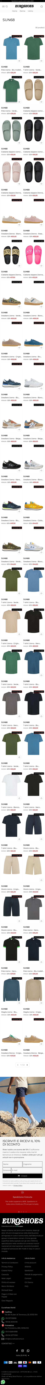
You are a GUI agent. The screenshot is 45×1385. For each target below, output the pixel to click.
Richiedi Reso (7, 1290)
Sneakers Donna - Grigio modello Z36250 (11, 1053)
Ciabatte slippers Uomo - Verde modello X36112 (11, 152)
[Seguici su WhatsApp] (28, 1350)
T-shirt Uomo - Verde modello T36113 (9, 766)
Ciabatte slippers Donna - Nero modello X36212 (33, 193)
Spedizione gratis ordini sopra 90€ (23, 1)
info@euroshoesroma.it (14, 1339)
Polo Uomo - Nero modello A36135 (30, 930)
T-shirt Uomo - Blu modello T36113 (30, 766)
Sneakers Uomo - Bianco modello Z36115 (33, 480)
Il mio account (30, 1263)
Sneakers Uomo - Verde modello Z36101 (10, 561)
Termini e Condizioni (10, 1263)
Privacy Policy (18, 1185)
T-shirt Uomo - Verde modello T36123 (31, 70)
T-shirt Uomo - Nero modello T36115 (31, 643)
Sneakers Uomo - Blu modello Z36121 (9, 398)
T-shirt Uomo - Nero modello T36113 (31, 807)
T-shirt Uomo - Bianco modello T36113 (10, 807)
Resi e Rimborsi (8, 1286)
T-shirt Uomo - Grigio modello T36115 (9, 643)
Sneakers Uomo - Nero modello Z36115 (10, 480)
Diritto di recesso (8, 1282)
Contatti (28, 1278)
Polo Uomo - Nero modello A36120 (8, 971)
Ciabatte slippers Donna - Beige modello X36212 (11, 193)
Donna (22, 11)
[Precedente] (0, 1)
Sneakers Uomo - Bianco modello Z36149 (33, 316)
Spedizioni (29, 1270)
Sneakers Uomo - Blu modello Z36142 (32, 357)
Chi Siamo (29, 1282)
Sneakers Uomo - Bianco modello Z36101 (33, 561)
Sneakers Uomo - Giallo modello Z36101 (32, 520)
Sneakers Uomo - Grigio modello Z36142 (11, 357)
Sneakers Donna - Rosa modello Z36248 (32, 234)
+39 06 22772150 (11, 1335)
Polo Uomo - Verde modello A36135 (9, 111)
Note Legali (6, 1278)
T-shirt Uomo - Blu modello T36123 (30, 602)
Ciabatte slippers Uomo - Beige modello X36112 (33, 111)
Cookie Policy (7, 1270)
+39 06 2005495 (11, 1322)
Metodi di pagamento (33, 1274)
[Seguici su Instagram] (22, 1350)
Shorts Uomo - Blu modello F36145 (30, 848)
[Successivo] (44, 1)
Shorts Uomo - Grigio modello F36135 (9, 889)
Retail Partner (17, 1376)
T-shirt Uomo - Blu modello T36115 (30, 684)
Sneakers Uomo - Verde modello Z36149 (10, 316)
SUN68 (4, 67)
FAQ (26, 1286)
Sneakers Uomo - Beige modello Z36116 (32, 439)
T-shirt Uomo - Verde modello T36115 (9, 684)
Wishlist (28, 1267)
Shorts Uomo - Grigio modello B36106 (31, 889)
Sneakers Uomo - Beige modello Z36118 (10, 439)
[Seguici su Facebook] (17, 1350)
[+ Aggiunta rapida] (19, 61)
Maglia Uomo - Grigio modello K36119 (32, 1012)
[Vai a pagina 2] (27, 1065)
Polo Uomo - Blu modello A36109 (11, 70)
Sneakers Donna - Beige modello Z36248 (33, 1053)
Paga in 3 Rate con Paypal (9, 1295)
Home (14, 11)
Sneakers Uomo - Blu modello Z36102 (9, 520)
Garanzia (5, 1274)
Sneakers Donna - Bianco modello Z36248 (11, 234)
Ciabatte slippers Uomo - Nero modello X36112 (33, 152)
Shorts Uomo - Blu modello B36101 (8, 930)
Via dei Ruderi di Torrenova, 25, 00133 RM (21, 1315)
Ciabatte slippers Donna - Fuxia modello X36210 (33, 275)
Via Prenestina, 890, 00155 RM (17, 1328)
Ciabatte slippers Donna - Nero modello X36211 (11, 275)
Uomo (30, 11)
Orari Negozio (7, 1301)
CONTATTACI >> (8, 1343)
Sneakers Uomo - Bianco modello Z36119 (33, 398)
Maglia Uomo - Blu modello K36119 (8, 1012)
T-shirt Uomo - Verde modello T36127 (9, 602)
